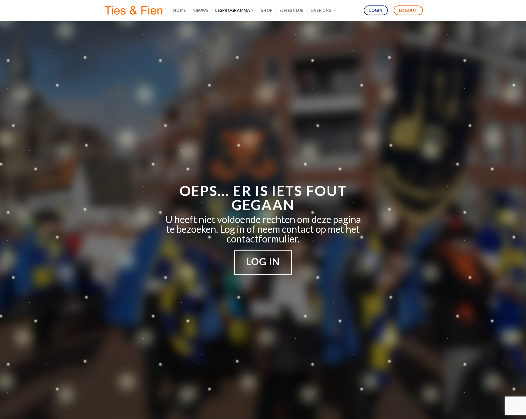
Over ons (320, 10)
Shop (266, 10)
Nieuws (200, 10)
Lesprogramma (232, 10)
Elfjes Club (291, 10)
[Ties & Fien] (133, 10)
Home (179, 10)
